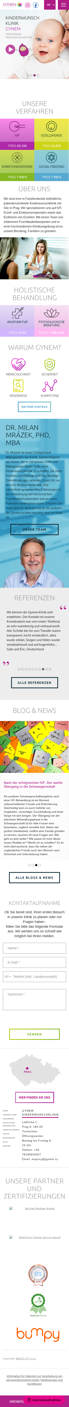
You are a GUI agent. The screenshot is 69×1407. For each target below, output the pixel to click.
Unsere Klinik (10, 1115)
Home (5, 1111)
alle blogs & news (34, 877)
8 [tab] (43, 669)
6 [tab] (36, 669)
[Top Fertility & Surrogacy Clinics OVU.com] (38, 1218)
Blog (5, 1142)
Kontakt (7, 1146)
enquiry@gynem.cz (45, 1159)
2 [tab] (34, 75)
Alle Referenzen (35, 682)
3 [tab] (38, 75)
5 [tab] (33, 669)
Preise (6, 1134)
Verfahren (8, 1119)
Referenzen (9, 1138)
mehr (17, 134)
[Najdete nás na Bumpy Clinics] (38, 1333)
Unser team (34, 529)
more (17, 321)
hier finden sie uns (34, 1097)
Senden (34, 1034)
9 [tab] (46, 669)
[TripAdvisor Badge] (38, 1304)
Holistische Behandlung (9, 1124)
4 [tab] (29, 669)
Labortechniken (11, 1130)
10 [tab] (50, 669)
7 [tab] (40, 669)
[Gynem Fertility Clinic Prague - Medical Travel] (38, 1247)
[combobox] (7, 976)
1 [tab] (31, 75)
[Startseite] (13, 5)
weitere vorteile (34, 406)
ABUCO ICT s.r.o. (26, 1358)
